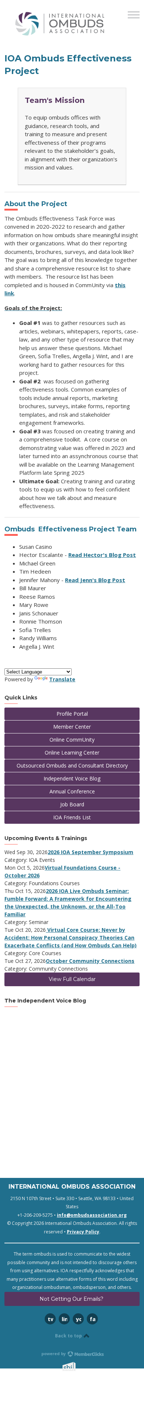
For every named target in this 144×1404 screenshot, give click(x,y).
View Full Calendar (72, 979)
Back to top (69, 1336)
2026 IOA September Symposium (90, 852)
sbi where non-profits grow (78, 1366)
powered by (54, 1353)
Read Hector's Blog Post (102, 554)
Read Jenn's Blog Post (95, 580)
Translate (62, 679)
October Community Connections (90, 960)
